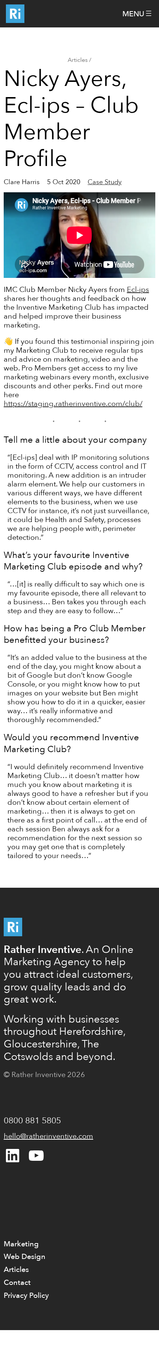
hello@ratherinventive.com (48, 1136)
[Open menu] (137, 14)
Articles (78, 60)
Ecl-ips (138, 290)
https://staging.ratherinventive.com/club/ (73, 404)
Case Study (105, 182)
